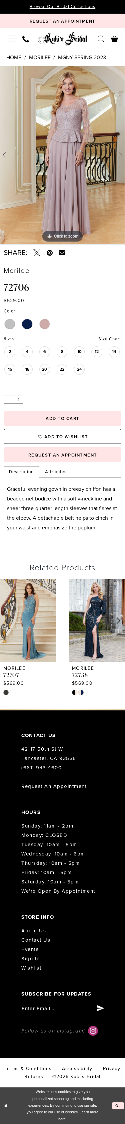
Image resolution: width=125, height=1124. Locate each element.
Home (13, 57)
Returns (33, 1076)
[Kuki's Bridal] (62, 39)
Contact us (35, 940)
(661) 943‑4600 (41, 768)
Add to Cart (63, 418)
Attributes (56, 471)
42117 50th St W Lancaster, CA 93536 (48, 753)
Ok (118, 1105)
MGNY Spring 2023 (82, 57)
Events (30, 949)
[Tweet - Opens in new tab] (37, 253)
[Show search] (101, 39)
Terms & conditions (28, 1068)
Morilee (40, 57)
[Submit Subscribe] (101, 1009)
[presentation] (28, 620)
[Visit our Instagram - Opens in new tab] (93, 1031)
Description (21, 471)
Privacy (111, 1068)
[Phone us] (25, 39)
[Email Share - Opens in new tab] (62, 253)
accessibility (77, 1068)
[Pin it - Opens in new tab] (49, 253)
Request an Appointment (54, 786)
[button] (11, 39)
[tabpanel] (62, 155)
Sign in (30, 959)
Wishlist (31, 968)
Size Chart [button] (109, 339)
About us (33, 931)
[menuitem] (11, 39)
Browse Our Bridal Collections (62, 6)
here (62, 1119)
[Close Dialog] (5, 1106)
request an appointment (62, 455)
